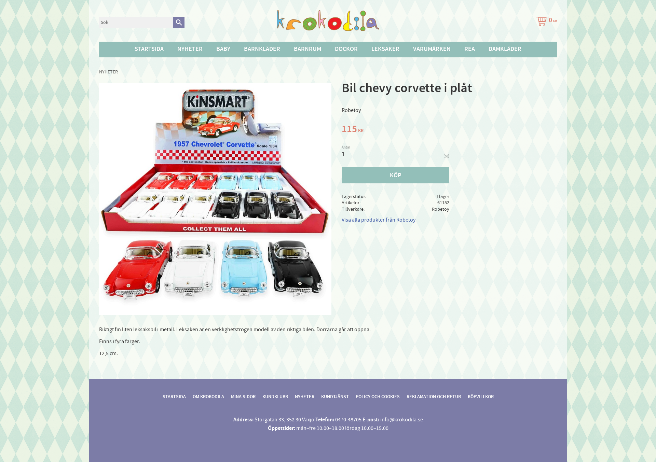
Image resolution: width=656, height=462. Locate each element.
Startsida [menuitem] (149, 49)
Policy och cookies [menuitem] (378, 397)
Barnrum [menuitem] (307, 49)
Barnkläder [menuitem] (262, 49)
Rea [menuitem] (469, 49)
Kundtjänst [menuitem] (335, 397)
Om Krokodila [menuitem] (208, 397)
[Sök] (178, 22)
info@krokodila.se (401, 419)
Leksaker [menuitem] (385, 49)
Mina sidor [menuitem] (243, 397)
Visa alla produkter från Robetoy (378, 219)
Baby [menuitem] (223, 49)
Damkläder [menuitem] (505, 49)
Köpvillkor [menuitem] (481, 397)
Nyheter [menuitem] (190, 49)
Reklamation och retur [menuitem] (434, 397)
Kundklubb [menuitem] (275, 397)
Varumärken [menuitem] (432, 49)
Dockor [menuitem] (346, 49)
